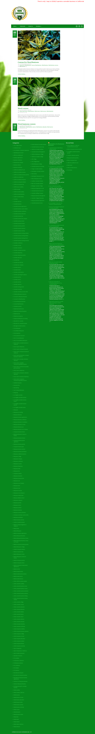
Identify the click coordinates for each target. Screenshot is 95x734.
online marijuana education (19, 638)
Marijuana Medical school (19, 497)
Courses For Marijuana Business (20, 296)
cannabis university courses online (21, 291)
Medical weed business (18, 571)
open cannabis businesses (19, 653)
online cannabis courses (19, 604)
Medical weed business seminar (20, 573)
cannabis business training (19, 230)
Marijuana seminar (17, 507)
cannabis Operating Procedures (20, 274)
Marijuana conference (18, 461)
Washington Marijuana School (38, 176)
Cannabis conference (18, 243)
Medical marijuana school (19, 562)
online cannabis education (19, 609)
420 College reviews (18, 145)
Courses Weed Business (36, 65)
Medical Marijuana (17, 530)
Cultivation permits (18, 306)
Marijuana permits (17, 502)
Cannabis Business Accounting (38, 166)
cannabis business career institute (21, 208)
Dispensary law (17, 313)
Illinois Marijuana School (37, 178)
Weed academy (17, 690)
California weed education (19, 194)
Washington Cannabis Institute (38, 171)
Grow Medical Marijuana (19, 330)
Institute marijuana (18, 382)
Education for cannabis (18, 321)
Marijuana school (17, 505)
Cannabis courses (17, 245)
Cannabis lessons (17, 267)
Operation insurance (18, 655)
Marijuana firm (17, 471)
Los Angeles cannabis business (20, 397)
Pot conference (17, 665)
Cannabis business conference (20, 211)
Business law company (18, 162)
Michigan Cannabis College (37, 185)
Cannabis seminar (17, 282)
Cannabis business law (18, 216)
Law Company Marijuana (19, 390)
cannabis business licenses (19, 223)
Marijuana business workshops (20, 451)
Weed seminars (17, 726)
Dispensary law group (18, 316)
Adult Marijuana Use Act (18, 152)
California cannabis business (20, 172)
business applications (18, 157)
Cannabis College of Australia (38, 198)
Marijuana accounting (18, 412)
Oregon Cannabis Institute (37, 168)
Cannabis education (18, 257)
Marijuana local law (18, 490)
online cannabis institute (19, 611)
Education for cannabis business (20, 323)
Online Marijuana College (37, 164)
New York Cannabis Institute (37, 183)
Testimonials (22, 26)
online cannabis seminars (19, 619)
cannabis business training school (21, 238)
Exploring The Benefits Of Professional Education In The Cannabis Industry (55, 283)
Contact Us (30, 26)
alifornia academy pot (18, 155)
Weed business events (18, 702)
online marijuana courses (19, 636)
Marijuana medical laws (18, 495)
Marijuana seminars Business (20, 512)
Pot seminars (16, 670)
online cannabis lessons (19, 614)
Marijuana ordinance (18, 500)
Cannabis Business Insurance (37, 190)
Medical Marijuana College (19, 546)
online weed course (24, 111)
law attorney (16, 387)
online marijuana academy (19, 628)
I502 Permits (34, 173)
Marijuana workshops (18, 517)
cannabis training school (19, 286)
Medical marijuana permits (19, 560)
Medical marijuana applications (20, 533)
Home (15, 26)
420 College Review (35, 161)
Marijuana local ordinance (19, 493)
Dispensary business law (19, 308)
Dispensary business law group (20, 311)
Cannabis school (17, 279)
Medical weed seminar (18, 576)
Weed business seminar (18, 704)
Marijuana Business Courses (19, 424)
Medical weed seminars (18, 578)
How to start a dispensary (19, 370)
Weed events (16, 719)
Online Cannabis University (19, 624)
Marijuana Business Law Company (21, 429)
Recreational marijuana (18, 672)
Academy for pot (17, 147)
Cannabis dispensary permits (20, 255)
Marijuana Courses (18, 463)
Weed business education (41, 127)
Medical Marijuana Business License (21, 538)
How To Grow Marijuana (19, 338)
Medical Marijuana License (19, 554)
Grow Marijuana (17, 328)
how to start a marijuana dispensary (21, 376)
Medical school (17, 569)
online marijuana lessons (19, 643)
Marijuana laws (17, 485)
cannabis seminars (17, 284)
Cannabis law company (18, 264)
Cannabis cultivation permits (19, 250)
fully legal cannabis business (19, 325)
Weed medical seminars (18, 724)
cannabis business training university (21, 240)
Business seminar (17, 165)
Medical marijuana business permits (21, 544)
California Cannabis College (37, 156)
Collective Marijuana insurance (20, 294)
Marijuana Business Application (38, 200)
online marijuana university (19, 646)
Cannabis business (17, 204)
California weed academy (19, 191)
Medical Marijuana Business (19, 535)
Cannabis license (17, 269)
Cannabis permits (17, 277)
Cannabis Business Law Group (38, 146)
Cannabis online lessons (19, 272)
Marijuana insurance (18, 476)
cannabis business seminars (19, 228)
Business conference (18, 160)
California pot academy (18, 186)
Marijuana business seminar (19, 449)
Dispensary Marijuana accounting (20, 318)
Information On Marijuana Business (56, 144)
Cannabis (16, 199)
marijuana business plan (19, 446)
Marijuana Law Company (19, 483)
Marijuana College (17, 456)
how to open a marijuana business (21, 349)
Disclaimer (38, 26)
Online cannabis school (18, 616)
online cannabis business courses (20, 588)
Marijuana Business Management (38, 195)
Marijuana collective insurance (20, 454)
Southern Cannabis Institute (37, 181)
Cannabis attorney (17, 201)
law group (16, 392)
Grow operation (17, 333)
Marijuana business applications (20, 417)
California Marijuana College (37, 154)
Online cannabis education (19, 607)
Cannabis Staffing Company (37, 193)
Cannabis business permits (19, 225)
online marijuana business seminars (21, 631)
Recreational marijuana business (20, 675)
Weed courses (23, 108)
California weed (17, 189)
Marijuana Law (17, 480)
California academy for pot (19, 169)
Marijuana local (17, 488)
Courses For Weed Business (28, 62)
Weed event (16, 716)
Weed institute (16, 721)
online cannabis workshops (19, 626)
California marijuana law (19, 184)
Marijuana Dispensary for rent (38, 188)
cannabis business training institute (21, 235)
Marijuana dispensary (18, 466)
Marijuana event (17, 468)
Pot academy (16, 658)
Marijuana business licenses (19, 438)
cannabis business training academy (21, 233)
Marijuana (16, 409)
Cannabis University (18, 289)
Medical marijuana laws (18, 551)
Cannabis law (16, 260)
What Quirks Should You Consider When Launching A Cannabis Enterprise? (56, 303)
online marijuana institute (19, 641)
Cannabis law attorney (18, 262)
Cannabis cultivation (18, 247)
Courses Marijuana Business (19, 301)
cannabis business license (19, 221)
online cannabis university (19, 621)
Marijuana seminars (18, 510)
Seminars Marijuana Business (20, 683)
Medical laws (16, 528)
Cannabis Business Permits (37, 203)
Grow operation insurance (19, 335)
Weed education (50, 111)
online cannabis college (18, 602)
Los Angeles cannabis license (19, 407)
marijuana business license (19, 431)
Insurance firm (17, 385)
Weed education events (18, 714)
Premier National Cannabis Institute (39, 144)
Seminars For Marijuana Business (20, 681)
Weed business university (19, 707)
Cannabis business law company (20, 218)
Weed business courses (53, 65)
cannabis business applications (20, 206)
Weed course (37, 111)
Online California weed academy (20, 581)
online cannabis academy (19, 583)
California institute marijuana (20, 179)
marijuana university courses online (21, 515)
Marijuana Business (18, 414)
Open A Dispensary (17, 648)
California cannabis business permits (21, 174)
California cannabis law (18, 177)
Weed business (45, 65)
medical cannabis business (19, 522)
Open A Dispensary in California (20, 650)
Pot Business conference (19, 660)
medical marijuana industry (19, 549)
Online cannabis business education (21, 591)
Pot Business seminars (18, 663)
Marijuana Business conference (20, 419)
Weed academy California (19, 692)
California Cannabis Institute (37, 149)
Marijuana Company (18, 458)
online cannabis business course (20, 586)
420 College (34, 159)
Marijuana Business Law (19, 427)
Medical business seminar (19, 519)
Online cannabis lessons (72, 167)
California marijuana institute (20, 182)
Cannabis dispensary (18, 252)
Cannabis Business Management (38, 151)
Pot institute (16, 667)
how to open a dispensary (19, 346)
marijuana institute (17, 473)
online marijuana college (19, 633)
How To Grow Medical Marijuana (20, 340)
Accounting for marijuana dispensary (21, 150)
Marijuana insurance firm (19, 478)
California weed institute (19, 196)
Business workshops (18, 167)
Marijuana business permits (19, 444)
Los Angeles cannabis (18, 395)
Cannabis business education (20, 213)
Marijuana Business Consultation (20, 422)
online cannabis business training (20, 595)
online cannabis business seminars (21, 593)
